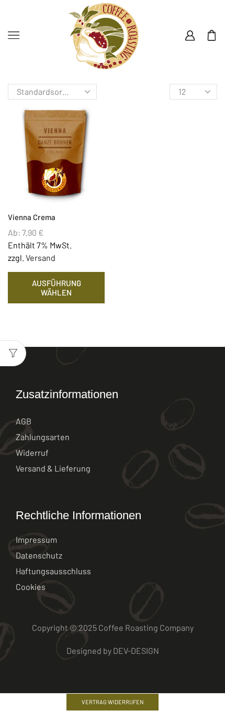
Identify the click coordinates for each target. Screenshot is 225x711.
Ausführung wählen (56, 287)
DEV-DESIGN (136, 650)
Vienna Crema (31, 217)
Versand (40, 257)
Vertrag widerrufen (112, 701)
